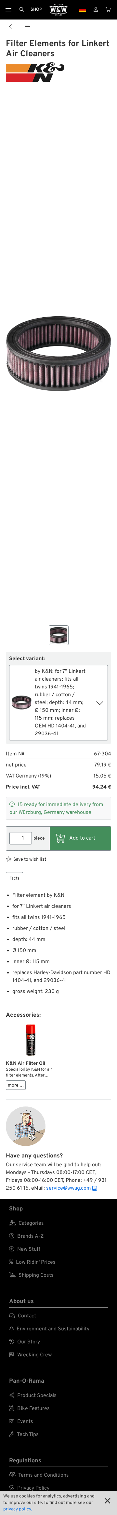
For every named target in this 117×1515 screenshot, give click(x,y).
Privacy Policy (29, 1488)
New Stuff (24, 1249)
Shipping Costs (31, 1275)
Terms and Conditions (39, 1475)
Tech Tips (24, 1434)
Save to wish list (29, 859)
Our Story (24, 1342)
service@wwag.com (68, 1188)
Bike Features (29, 1408)
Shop (36, 9)
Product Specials (33, 1395)
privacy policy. (17, 1509)
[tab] (14, 878)
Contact (22, 1316)
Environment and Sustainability (49, 1329)
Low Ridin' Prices (32, 1262)
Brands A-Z (26, 1236)
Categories (26, 1223)
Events (21, 1421)
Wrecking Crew (30, 1355)
